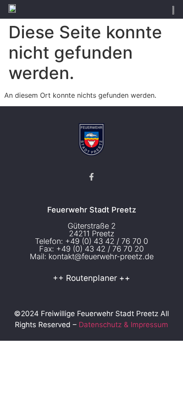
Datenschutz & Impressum (123, 324)
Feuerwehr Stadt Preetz (91, 209)
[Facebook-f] (91, 177)
